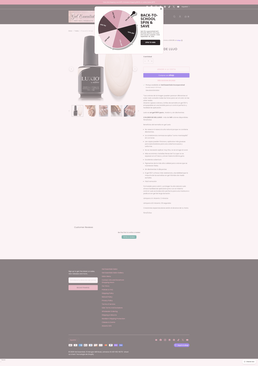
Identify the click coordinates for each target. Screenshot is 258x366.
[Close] (161, 8)
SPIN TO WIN (150, 42)
